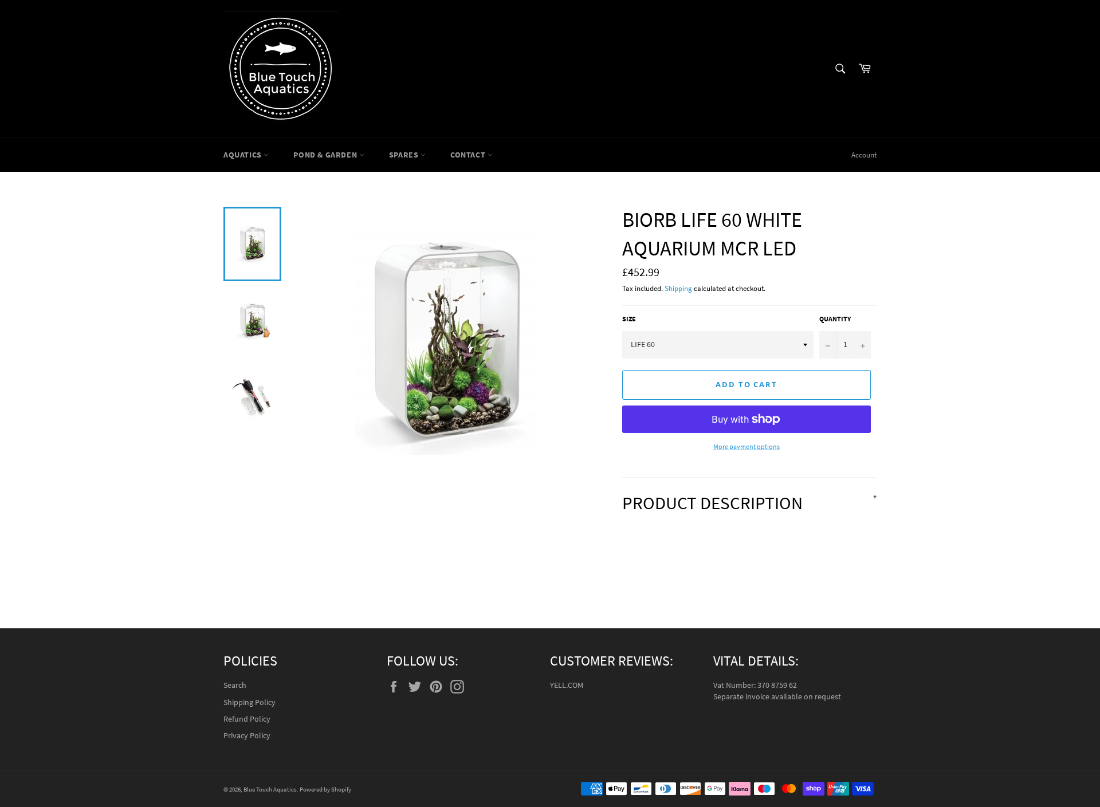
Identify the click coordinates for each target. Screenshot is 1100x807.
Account (864, 155)
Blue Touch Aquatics (270, 789)
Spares (405, 154)
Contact (469, 154)
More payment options (746, 446)
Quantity (835, 318)
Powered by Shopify (325, 789)
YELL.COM (566, 685)
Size (629, 318)
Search (234, 685)
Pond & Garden (326, 154)
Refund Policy (246, 719)
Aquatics (243, 154)
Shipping (678, 288)
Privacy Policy (246, 735)
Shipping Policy (249, 702)
